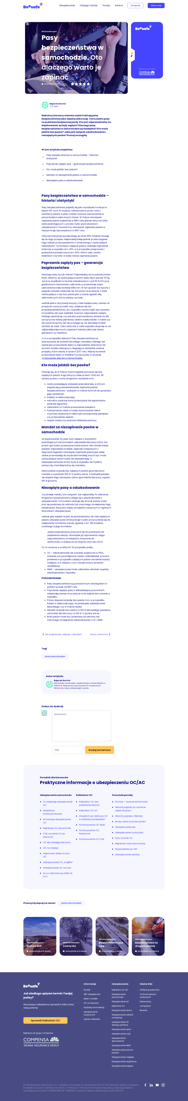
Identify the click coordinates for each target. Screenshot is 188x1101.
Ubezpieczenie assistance (124, 1061)
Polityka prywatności (149, 989)
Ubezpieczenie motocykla (129, 832)
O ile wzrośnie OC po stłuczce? (54, 835)
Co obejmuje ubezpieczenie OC (58, 803)
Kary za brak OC (124, 838)
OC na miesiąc (51, 848)
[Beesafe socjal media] (145, 1085)
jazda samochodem (55, 656)
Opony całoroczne (99, 634)
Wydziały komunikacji (94, 1007)
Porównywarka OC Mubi (92, 824)
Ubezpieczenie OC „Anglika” (58, 862)
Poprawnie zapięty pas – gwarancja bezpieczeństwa (74, 164)
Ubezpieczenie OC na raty (57, 867)
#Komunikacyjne (49, 31)
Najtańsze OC (118, 1006)
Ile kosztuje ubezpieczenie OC (57, 821)
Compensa (145, 1006)
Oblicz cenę (156, 5)
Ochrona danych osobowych (148, 996)
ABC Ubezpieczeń (92, 994)
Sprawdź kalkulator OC (45, 1020)
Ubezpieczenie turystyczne (91, 1013)
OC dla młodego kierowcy (57, 842)
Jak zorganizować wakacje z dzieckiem (63, 634)
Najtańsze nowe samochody (130, 843)
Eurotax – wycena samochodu (131, 801)
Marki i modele (91, 998)
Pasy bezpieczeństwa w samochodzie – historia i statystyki (72, 157)
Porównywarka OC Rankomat (89, 832)
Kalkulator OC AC (88, 810)
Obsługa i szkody (89, 5)
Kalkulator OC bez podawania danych (89, 803)
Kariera (119, 5)
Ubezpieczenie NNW (121, 1045)
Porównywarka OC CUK (91, 839)
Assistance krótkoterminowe (52, 812)
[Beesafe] (33, 5)
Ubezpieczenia (67, 5)
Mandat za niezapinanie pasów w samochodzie (71, 175)
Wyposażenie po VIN (126, 849)
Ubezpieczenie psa (125, 827)
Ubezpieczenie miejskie (123, 1057)
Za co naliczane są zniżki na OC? (57, 875)
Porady (106, 5)
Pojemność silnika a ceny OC (56, 855)
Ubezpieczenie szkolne (127, 854)
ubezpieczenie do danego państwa (120, 1023)
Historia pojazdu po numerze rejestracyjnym (130, 809)
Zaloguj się (135, 5)
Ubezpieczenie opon (121, 1029)
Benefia (143, 1010)
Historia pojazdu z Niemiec (129, 816)
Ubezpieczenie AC (120, 1001)
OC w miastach (91, 1003)
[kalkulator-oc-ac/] (147, 50)
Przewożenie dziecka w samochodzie (62, 358)
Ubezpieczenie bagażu (122, 1066)
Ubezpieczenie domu (122, 1010)
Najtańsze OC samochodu (57, 828)
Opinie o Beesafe (92, 1019)
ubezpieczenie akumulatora (119, 1039)
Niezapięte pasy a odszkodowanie (64, 180)
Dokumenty (145, 1001)
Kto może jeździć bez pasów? (62, 169)
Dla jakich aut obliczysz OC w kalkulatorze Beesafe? (93, 817)
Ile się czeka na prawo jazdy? (130, 821)
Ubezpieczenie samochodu (119, 996)
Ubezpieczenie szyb (121, 1033)
